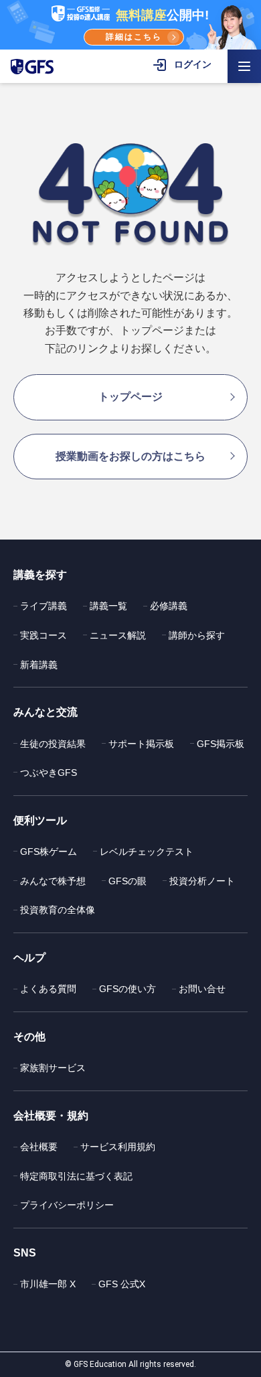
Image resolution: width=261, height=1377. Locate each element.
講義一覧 (108, 605)
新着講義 (39, 664)
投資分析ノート (202, 881)
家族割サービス (53, 1067)
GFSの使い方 (127, 988)
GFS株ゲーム (48, 851)
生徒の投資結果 (53, 743)
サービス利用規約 (117, 1146)
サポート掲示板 (141, 743)
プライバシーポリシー (67, 1205)
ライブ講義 (43, 605)
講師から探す (197, 635)
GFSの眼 (127, 881)
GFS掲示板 (220, 743)
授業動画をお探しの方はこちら (130, 456)
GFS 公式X (121, 1284)
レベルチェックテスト (146, 851)
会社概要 (39, 1146)
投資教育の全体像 (57, 909)
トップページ (130, 396)
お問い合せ (202, 988)
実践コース (43, 635)
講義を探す (40, 574)
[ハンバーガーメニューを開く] (244, 66)
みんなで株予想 (53, 881)
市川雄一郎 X (48, 1284)
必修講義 (168, 605)
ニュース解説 (118, 635)
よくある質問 (48, 988)
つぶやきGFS (48, 772)
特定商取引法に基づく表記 (76, 1176)
